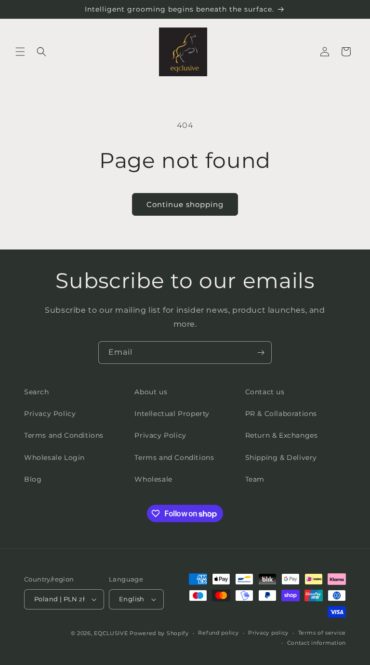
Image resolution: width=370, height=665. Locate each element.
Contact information (316, 642)
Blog (32, 479)
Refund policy (218, 632)
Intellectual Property (172, 413)
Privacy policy (268, 632)
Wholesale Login (54, 457)
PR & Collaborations (281, 413)
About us (150, 392)
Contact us (265, 392)
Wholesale (153, 479)
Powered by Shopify (159, 633)
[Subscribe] (260, 352)
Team (254, 479)
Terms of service (322, 632)
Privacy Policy (50, 413)
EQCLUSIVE (111, 633)
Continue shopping (185, 204)
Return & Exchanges (281, 435)
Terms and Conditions (64, 435)
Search (36, 392)
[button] (20, 51)
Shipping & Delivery (281, 457)
